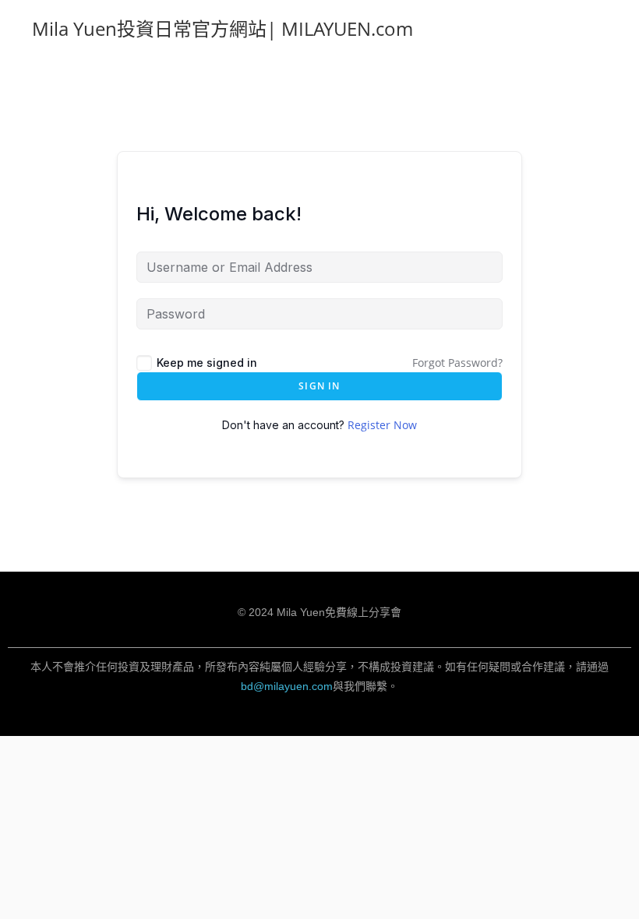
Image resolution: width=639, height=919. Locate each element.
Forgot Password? (457, 362)
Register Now (382, 424)
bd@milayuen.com (287, 686)
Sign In (319, 386)
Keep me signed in (207, 362)
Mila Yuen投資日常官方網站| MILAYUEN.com (222, 28)
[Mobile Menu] (602, 28)
